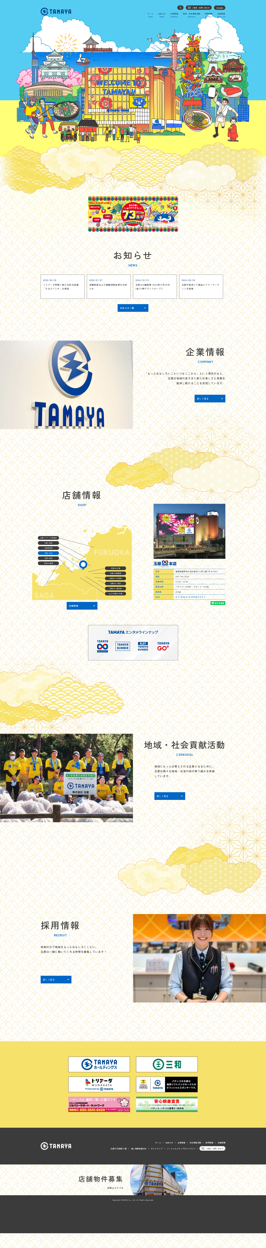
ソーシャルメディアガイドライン (181, 1148)
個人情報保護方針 (139, 1148)
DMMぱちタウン (198, 597)
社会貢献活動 (195, 1142)
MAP (215, 571)
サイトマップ (156, 1148)
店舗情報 (221, 1142)
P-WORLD (183, 597)
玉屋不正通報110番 (118, 1148)
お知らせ (169, 1142)
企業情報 (181, 1142)
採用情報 (209, 1142)
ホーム (158, 1142)
